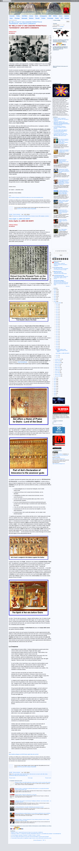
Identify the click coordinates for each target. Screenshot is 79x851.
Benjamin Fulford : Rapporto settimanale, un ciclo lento (25, 794)
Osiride (46, 773)
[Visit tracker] (62, 37)
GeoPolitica (24, 16)
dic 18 (57, 326)
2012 (55, 388)
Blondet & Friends (57, 271)
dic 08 (57, 341)
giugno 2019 (57, 367)
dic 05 (57, 344)
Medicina (31, 18)
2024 (55, 292)
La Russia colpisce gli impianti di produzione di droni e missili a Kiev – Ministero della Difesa (63, 192)
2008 (55, 394)
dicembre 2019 (58, 302)
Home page (30, 777)
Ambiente (66, 16)
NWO (50, 16)
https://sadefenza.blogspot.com (59, 458)
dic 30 (57, 305)
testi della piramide (21, 774)
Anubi (21, 773)
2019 (55, 301)
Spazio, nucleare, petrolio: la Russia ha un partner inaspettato (64, 201)
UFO (62, 18)
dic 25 (57, 314)
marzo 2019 (57, 372)
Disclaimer (39, 839)
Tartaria (57, 18)
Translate (62, 26)
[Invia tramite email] (24, 214)
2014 (55, 384)
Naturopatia (24, 18)
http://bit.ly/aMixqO (22, 361)
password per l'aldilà (12, 774)
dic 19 (57, 324)
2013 (55, 386)
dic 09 (57, 339)
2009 (55, 393)
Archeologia (50, 18)
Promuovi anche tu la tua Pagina (57, 424)
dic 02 (57, 355)
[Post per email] (22, 214)
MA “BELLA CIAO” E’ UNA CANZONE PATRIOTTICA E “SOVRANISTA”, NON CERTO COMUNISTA (25, 22)
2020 (55, 299)
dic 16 (57, 329)
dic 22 (57, 319)
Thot (26, 774)
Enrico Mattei (25, 215)
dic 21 (57, 321)
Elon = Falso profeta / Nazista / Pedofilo (63, 230)
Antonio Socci (15, 215)
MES (39, 215)
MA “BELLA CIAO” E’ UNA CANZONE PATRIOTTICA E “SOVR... (61, 350)
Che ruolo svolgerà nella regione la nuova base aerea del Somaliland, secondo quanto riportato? (60, 131)
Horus (28, 773)
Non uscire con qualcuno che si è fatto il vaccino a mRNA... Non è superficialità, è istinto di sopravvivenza (63, 141)
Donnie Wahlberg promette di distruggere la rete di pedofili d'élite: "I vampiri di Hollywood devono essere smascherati (64, 182)
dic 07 (57, 342)
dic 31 (57, 304)
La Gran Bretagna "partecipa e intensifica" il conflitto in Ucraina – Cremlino (60, 127)
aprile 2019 (57, 370)
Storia (36, 16)
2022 (55, 296)
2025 (55, 291)
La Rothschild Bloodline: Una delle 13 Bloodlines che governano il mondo (29, 806)
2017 (55, 379)
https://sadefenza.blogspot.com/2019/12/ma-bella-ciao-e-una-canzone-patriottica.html (26, 197)
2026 (55, 289)
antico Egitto (17, 773)
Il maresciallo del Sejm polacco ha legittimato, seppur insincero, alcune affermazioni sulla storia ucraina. (61, 134)
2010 (55, 391)
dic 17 (57, 327)
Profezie (43, 18)
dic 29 (57, 307)
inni (36, 773)
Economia (12, 16)
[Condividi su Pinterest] (29, 214)
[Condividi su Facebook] (27, 214)
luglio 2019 (57, 365)
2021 (55, 297)
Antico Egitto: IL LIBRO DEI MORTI (19, 218)
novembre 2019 (58, 359)
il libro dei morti (32, 773)
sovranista (47, 215)
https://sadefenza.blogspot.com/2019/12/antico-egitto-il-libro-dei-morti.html (23, 753)
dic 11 (57, 336)
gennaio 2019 (58, 375)
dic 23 (57, 317)
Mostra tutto (67, 286)
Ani (13, 773)
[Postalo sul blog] (25, 214)
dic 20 (57, 322)
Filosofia (37, 18)
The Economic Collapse (59, 280)
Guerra (60, 16)
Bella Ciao (20, 215)
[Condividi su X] (26, 214)
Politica (18, 16)
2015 (55, 383)
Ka (39, 773)
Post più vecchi (48, 777)
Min (41, 773)
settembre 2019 (58, 362)
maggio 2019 (57, 369)
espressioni (24, 773)
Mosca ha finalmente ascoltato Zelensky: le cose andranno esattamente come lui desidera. (32, 812)
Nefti (43, 773)
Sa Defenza (21, 6)
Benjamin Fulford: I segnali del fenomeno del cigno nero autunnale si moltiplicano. (61, 119)
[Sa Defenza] (53, 423)
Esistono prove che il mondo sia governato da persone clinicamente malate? (63, 212)
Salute (11, 18)
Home (35, 839)
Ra (17, 774)
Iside (38, 773)
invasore (36, 215)
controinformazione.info (59, 275)
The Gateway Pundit (58, 267)
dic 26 (57, 312)
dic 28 (57, 309)
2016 (55, 381)
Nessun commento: (16, 214)
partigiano (42, 215)
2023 (55, 294)
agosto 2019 (57, 364)
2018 (55, 378)
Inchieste (67, 18)
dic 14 (57, 332)
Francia (29, 215)
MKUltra (55, 16)
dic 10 (57, 337)
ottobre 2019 (57, 360)
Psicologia (17, 18)
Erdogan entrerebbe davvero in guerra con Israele (63, 220)
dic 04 (57, 346)
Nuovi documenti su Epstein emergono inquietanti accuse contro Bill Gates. (63, 161)
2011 (55, 389)
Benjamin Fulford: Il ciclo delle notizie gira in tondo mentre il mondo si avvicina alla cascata (32, 781)
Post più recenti (12, 777)
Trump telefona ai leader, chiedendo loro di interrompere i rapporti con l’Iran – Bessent (61, 277)
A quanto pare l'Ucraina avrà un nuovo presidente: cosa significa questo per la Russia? (64, 171)
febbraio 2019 (58, 374)
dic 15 (57, 331)
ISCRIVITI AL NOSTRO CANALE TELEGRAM (26, 208)
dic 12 (57, 334)
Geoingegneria (43, 16)
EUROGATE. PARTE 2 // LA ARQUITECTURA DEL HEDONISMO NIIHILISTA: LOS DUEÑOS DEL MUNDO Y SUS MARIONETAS (61, 123)
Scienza (31, 16)
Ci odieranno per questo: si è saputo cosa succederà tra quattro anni (64, 151)
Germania (33, 215)
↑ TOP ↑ (43, 839)
